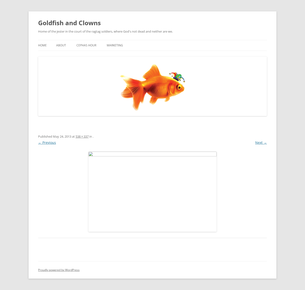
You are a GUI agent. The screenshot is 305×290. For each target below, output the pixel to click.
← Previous (47, 142)
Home (42, 45)
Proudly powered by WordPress (59, 270)
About (61, 45)
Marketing (115, 45)
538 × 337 (82, 136)
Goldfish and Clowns (69, 23)
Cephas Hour (86, 45)
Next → (261, 142)
